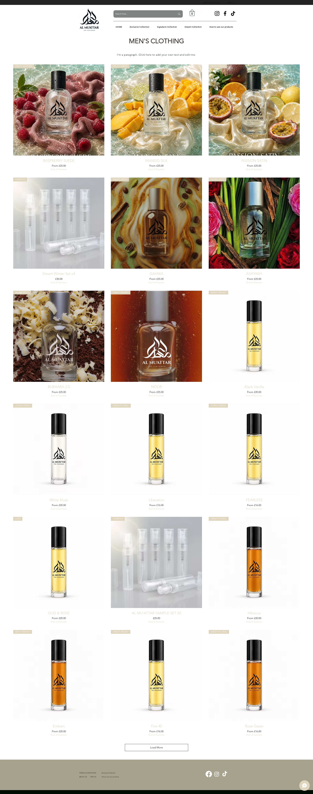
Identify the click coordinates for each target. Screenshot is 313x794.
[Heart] (199, 13)
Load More (156, 747)
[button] (192, 13)
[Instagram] (217, 13)
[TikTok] (233, 13)
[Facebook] (225, 13)
